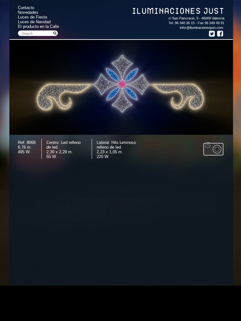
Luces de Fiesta (32, 17)
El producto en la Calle (38, 26)
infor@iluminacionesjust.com (201, 27)
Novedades (28, 12)
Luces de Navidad (34, 21)
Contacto (26, 7)
